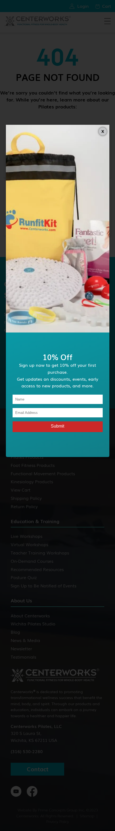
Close (103, 131)
